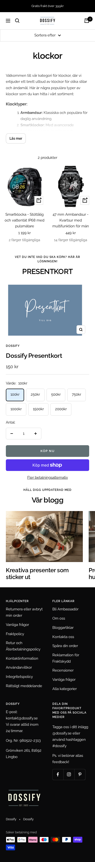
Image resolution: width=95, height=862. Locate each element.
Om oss (58, 618)
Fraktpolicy (15, 634)
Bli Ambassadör (65, 609)
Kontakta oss (63, 637)
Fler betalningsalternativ (47, 477)
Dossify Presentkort (34, 355)
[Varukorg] (86, 20)
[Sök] (17, 20)
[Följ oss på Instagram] (68, 774)
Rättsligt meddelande (24, 686)
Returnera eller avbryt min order (24, 612)
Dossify (13, 346)
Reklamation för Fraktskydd (65, 658)
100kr (14, 394)
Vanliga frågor (17, 625)
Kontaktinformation (22, 658)
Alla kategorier (64, 689)
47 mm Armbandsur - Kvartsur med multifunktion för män (70, 220)
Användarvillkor (19, 667)
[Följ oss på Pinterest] (79, 774)
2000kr (61, 409)
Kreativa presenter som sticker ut (37, 573)
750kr (76, 394)
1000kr (16, 409)
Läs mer (16, 138)
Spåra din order (65, 646)
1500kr (38, 409)
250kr (35, 394)
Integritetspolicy (19, 676)
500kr (56, 394)
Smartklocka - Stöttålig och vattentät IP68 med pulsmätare (24, 220)
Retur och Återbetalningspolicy (23, 646)
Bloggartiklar (63, 627)
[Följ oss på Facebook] (57, 774)
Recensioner (63, 670)
